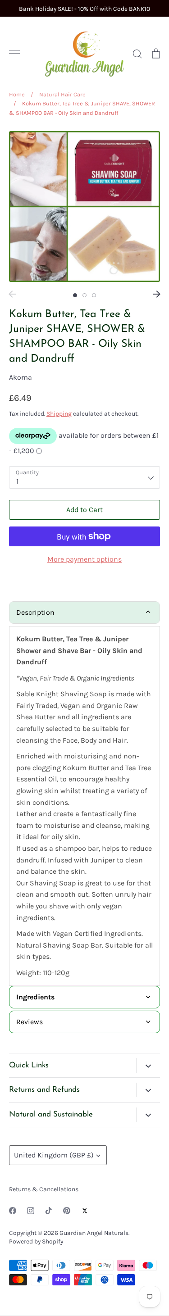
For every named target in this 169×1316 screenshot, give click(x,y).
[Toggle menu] (14, 53)
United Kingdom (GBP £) (54, 1155)
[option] (84, 206)
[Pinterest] (67, 1211)
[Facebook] (13, 1211)
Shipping (59, 413)
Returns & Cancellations (43, 1189)
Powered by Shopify (36, 1241)
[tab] (84, 997)
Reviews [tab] (29, 1021)
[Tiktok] (49, 1211)
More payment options (84, 559)
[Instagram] (31, 1211)
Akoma (20, 377)
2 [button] (84, 295)
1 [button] (75, 295)
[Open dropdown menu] (148, 1065)
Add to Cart (84, 509)
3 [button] (94, 295)
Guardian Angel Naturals (93, 1232)
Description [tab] (35, 612)
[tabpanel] (84, 806)
